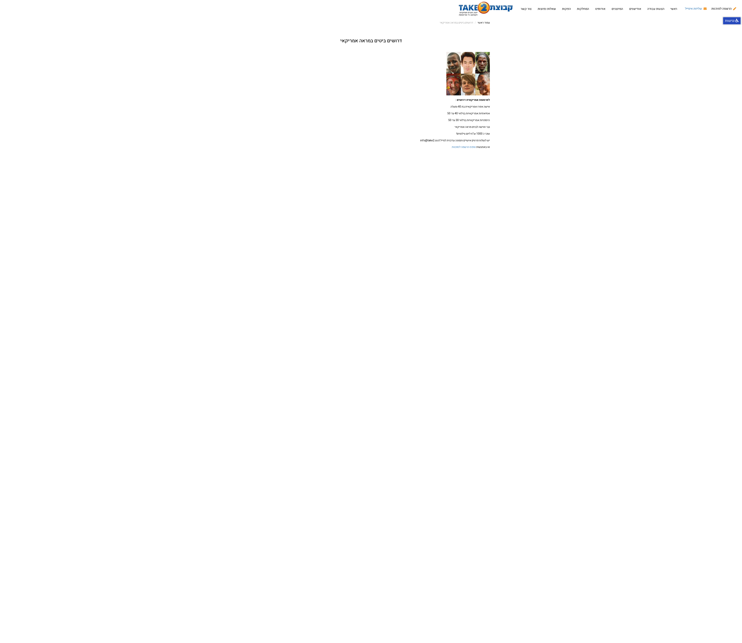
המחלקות (583, 9)
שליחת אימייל (693, 9)
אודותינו (600, 9)
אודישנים (635, 9)
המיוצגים (617, 9)
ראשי (674, 9)
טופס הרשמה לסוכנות (464, 147)
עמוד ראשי (484, 23)
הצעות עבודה (655, 9)
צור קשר (526, 9)
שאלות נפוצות (547, 9)
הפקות (566, 9)
